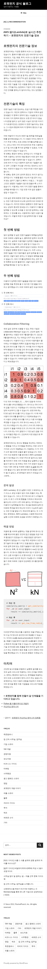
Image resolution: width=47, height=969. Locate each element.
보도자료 (7, 759)
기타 (5, 822)
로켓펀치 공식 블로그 (17, 3)
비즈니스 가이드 (10, 764)
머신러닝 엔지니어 (11, 706)
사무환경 (7, 774)
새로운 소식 (8, 818)
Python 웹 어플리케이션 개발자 (16, 703)
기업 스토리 (8, 744)
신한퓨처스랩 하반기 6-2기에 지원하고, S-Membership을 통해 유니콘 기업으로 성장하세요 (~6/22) (23, 892)
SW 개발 (7, 749)
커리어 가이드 (9, 803)
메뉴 (25, 13)
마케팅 (6, 769)
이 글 (33, 467)
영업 (5, 783)
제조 (5, 813)
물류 (5, 798)
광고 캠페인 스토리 (11, 778)
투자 (5, 808)
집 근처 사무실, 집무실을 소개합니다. (19, 884)
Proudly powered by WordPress (16, 963)
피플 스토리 (8, 793)
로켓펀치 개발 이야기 (12, 788)
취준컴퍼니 (8, 734)
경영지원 (7, 754)
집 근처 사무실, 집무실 (13, 739)
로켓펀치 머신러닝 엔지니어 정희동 (26, 718)
